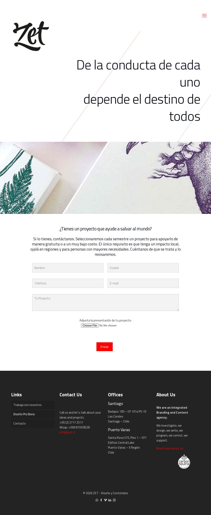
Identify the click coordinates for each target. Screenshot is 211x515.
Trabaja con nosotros (27, 404)
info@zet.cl (67, 432)
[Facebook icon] (101, 500)
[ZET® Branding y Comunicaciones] (31, 35)
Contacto (19, 423)
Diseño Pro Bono (24, 414)
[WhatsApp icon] (96, 500)
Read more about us (169, 448)
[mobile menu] (204, 15)
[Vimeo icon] (105, 500)
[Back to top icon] (191, 506)
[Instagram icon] (114, 500)
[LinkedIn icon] (109, 500)
